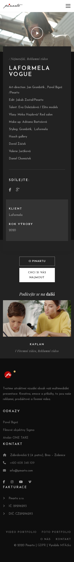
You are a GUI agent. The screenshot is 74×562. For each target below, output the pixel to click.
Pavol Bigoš (10, 422)
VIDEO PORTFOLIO (21, 532)
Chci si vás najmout (37, 275)
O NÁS (45, 539)
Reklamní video (37, 59)
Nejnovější (18, 59)
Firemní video (26, 351)
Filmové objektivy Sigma (18, 430)
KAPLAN (37, 344)
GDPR (42, 545)
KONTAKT (63, 539)
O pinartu (37, 261)
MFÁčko (65, 545)
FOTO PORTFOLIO (56, 532)
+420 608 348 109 (22, 463)
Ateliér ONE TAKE (15, 437)
